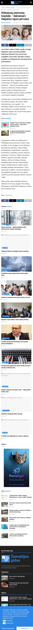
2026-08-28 (12, 499)
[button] (4, 621)
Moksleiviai (9, 195)
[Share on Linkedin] (20, 45)
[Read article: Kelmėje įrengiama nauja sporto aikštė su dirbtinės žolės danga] (4, 512)
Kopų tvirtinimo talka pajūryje (17, 576)
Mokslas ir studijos (10, 7)
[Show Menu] (2, 2)
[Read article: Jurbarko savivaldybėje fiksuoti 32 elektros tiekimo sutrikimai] (4, 535)
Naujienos (6, 294)
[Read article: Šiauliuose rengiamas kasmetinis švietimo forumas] (16, 288)
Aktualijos (6, 223)
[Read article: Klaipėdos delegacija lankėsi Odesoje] (16, 404)
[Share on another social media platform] (28, 45)
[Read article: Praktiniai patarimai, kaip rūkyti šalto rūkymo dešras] (4, 584)
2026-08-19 (4, 369)
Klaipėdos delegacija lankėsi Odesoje (11, 414)
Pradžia (3, 7)
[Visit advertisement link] (16, 468)
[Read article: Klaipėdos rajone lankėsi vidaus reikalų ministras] (16, 310)
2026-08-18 (4, 416)
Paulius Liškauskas (6, 22)
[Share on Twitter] (12, 45)
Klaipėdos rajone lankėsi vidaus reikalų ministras (15, 319)
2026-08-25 (4, 231)
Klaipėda (5, 386)
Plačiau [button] (10, 618)
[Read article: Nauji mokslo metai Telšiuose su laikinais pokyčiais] (4, 519)
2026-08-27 (13, 128)
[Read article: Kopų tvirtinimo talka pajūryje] (4, 578)
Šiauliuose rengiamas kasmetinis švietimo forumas (15, 297)
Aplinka (5, 247)
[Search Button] (31, 2)
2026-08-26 (13, 134)
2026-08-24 (4, 253)
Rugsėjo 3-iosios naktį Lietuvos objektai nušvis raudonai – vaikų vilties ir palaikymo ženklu (20, 124)
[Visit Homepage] (16, 2)
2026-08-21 (4, 277)
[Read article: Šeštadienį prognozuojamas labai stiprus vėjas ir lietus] (16, 264)
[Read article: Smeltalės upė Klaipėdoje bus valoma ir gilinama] (16, 426)
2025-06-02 (12, 586)
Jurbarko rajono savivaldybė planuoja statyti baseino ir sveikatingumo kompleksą (19, 526)
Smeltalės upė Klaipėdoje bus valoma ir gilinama (14, 436)
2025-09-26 (12, 578)
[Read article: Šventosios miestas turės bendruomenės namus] (4, 504)
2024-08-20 (16, 22)
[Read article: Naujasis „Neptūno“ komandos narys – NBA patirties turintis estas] (16, 380)
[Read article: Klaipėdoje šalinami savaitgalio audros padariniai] (16, 241)
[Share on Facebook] (5, 45)
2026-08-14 (4, 438)
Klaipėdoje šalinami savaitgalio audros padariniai (14, 251)
